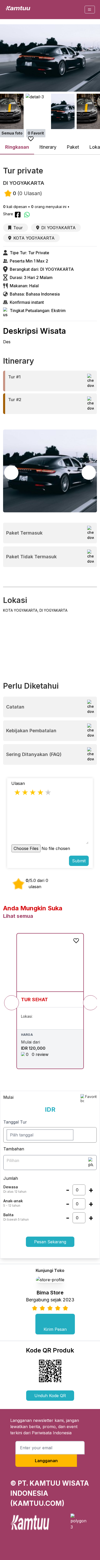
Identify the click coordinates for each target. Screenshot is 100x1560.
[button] (89, 472)
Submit (79, 860)
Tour (18, 227)
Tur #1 (14, 376)
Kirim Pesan (55, 1329)
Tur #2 (14, 399)
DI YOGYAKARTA (58, 227)
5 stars (48, 792)
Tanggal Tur (15, 1122)
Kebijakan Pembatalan (31, 730)
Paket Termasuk (24, 533)
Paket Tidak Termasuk (31, 556)
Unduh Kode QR (50, 1395)
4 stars (41, 792)
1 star (18, 792)
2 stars (25, 792)
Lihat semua (18, 916)
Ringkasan (17, 147)
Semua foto (12, 133)
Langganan (46, 1460)
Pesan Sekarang (50, 1241)
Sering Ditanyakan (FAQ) (34, 754)
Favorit (91, 1096)
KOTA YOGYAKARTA (34, 238)
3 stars (33, 792)
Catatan (15, 707)
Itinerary (47, 147)
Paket (73, 147)
